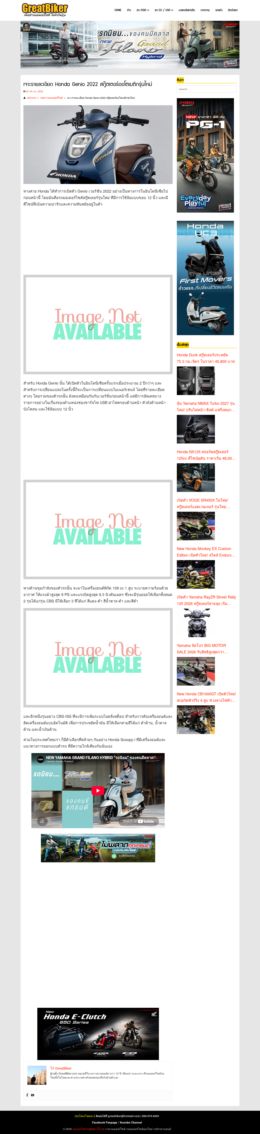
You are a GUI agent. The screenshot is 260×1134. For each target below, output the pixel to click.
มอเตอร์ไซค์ (79, 1129)
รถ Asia (143, 10)
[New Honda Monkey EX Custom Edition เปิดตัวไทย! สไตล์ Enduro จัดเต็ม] (196, 574)
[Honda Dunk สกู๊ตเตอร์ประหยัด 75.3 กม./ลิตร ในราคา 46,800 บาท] (196, 380)
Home (118, 10)
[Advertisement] (92, 237)
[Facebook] (27, 1095)
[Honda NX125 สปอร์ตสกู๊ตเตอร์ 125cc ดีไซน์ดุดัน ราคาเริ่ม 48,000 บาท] (196, 477)
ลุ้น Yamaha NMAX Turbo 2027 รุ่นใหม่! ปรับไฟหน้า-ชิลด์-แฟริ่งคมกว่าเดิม (206, 406)
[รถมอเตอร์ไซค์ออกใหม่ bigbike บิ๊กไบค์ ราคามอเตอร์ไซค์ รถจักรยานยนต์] (45, 10)
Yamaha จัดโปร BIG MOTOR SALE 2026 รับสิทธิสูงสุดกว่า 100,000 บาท (201, 648)
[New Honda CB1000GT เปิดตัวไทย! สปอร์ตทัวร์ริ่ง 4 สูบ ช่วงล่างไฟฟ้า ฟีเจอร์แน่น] (196, 719)
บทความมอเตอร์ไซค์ (51, 98)
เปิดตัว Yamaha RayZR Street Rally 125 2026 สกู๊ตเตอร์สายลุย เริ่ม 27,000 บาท (206, 600)
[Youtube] (32, 1095)
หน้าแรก (31, 98)
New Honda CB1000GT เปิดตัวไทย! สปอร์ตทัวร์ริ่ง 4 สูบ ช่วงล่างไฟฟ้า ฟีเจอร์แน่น (206, 697)
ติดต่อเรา (233, 10)
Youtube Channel (131, 1122)
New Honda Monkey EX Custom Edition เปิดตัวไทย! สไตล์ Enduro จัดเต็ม (204, 552)
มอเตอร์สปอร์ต (187, 10)
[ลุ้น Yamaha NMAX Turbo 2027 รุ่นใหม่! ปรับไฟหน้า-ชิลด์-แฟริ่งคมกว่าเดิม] (196, 429)
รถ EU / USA (164, 10)
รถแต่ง (218, 10)
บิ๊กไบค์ (100, 1129)
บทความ (205, 10)
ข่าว (129, 10)
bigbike (91, 1129)
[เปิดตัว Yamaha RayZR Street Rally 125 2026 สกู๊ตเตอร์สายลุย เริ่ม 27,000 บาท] (196, 623)
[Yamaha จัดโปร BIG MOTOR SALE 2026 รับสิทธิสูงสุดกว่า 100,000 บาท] (196, 671)
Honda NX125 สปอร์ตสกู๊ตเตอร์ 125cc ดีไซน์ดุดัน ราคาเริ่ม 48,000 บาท (205, 455)
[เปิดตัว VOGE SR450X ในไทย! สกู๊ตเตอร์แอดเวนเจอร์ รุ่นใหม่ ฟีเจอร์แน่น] (196, 526)
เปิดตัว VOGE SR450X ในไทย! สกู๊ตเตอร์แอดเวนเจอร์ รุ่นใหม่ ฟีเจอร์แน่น (202, 503)
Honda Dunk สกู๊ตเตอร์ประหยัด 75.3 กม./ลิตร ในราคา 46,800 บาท (206, 358)
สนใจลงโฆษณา (85, 1116)
